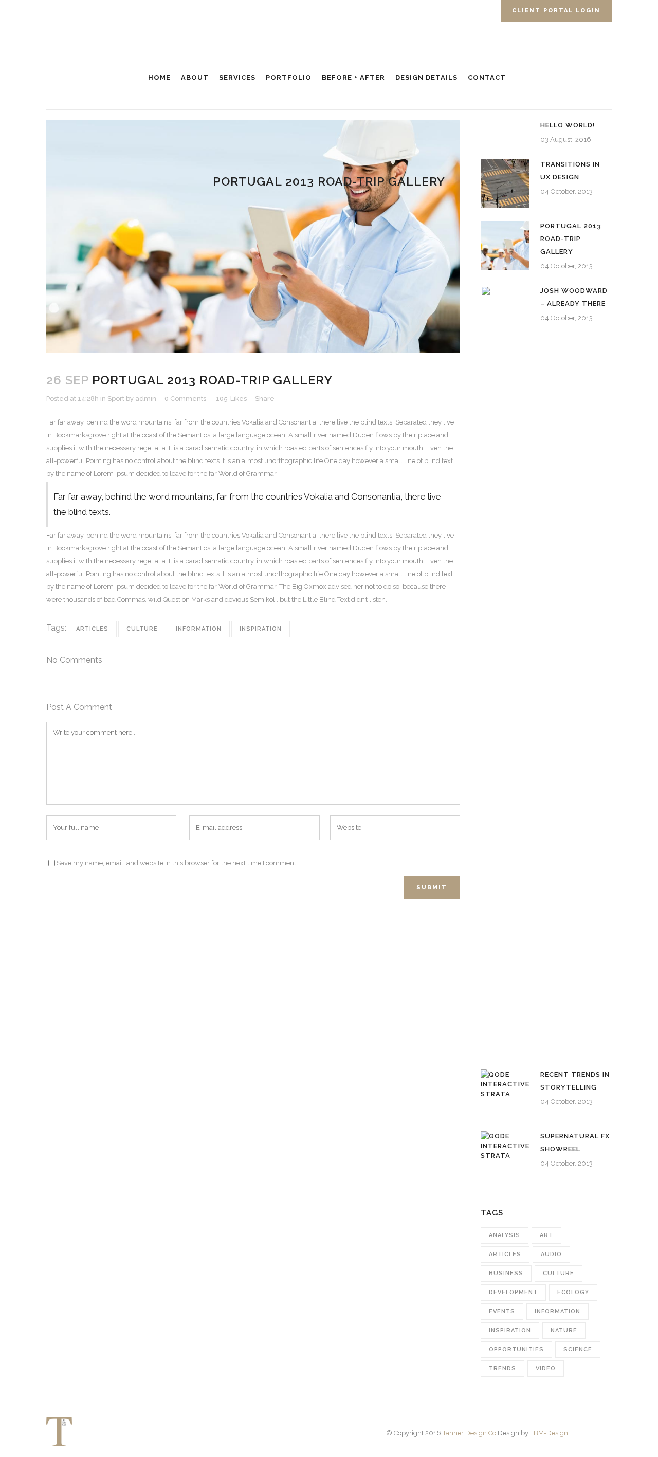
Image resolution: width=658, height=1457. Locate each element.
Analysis (504, 1235)
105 (231, 398)
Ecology (573, 1292)
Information (199, 628)
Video (546, 1368)
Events (502, 1311)
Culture (142, 628)
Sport (115, 398)
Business (506, 1273)
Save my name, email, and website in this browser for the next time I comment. (177, 863)
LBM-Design (549, 1433)
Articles (92, 628)
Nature (564, 1330)
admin (145, 398)
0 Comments (185, 398)
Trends (502, 1368)
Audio (551, 1254)
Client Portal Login (556, 10)
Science (577, 1349)
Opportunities (516, 1349)
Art (546, 1235)
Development (513, 1292)
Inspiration (261, 628)
